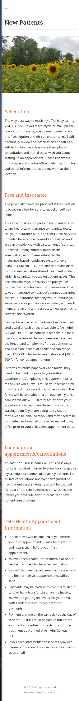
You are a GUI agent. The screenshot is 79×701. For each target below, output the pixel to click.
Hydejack (43, 692)
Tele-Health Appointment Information (33, 524)
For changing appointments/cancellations (35, 451)
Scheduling (17, 112)
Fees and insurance (26, 195)
